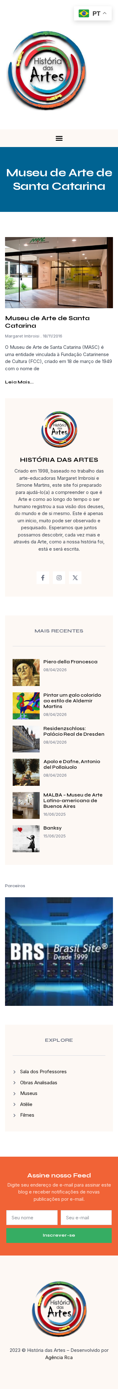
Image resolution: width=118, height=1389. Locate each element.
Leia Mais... (19, 382)
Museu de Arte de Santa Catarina (47, 322)
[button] (59, 138)
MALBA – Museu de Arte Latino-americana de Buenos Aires (73, 800)
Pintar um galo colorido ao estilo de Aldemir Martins (72, 700)
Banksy (52, 828)
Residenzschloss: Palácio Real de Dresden (73, 731)
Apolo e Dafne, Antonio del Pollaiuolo (71, 764)
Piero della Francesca (70, 662)
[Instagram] (59, 577)
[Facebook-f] (43, 577)
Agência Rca (59, 1357)
